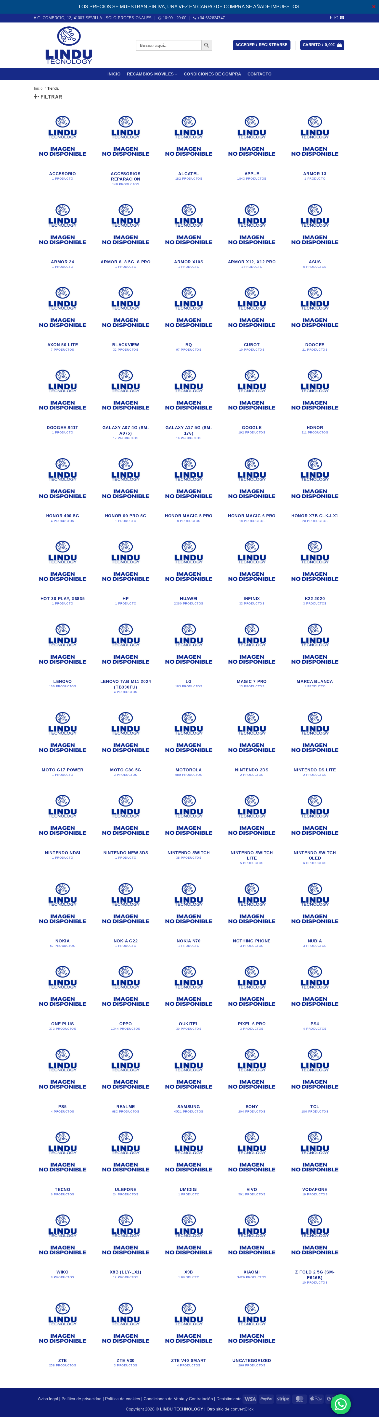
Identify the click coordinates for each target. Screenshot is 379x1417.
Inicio (114, 74)
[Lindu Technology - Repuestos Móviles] (80, 45)
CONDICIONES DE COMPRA (212, 74)
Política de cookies (122, 1398)
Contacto (260, 74)
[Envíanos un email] (342, 18)
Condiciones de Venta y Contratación (178, 1398)
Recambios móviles (150, 74)
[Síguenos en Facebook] (331, 18)
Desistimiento (229, 1398)
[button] (261, 45)
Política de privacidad (82, 1398)
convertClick (242, 1409)
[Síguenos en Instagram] (336, 18)
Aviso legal (48, 1398)
